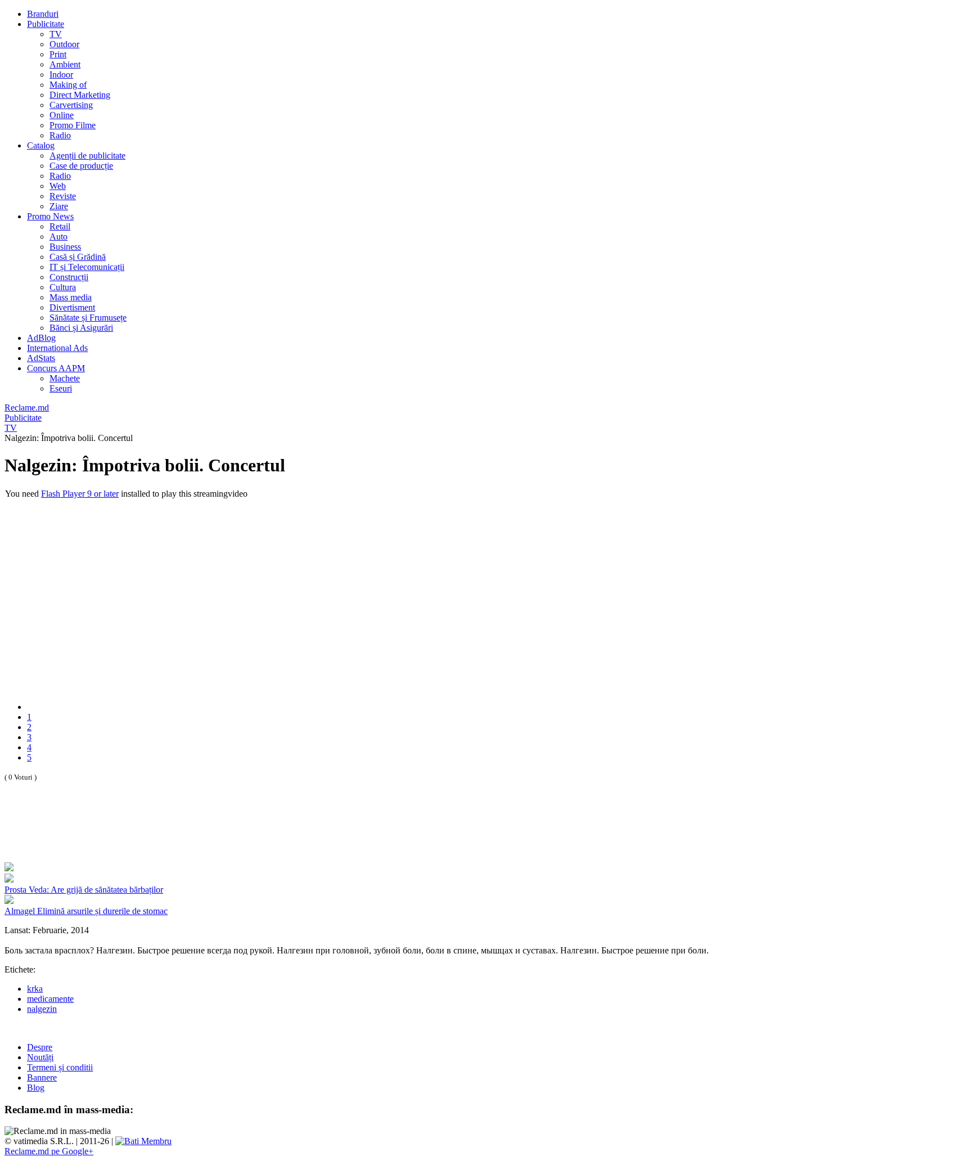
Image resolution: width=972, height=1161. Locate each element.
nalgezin (42, 1009)
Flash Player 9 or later (80, 493)
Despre (39, 1047)
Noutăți (40, 1057)
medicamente (50, 999)
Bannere (42, 1077)
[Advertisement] (136, 834)
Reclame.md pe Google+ (48, 1151)
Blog (35, 1087)
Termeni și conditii (60, 1067)
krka (35, 988)
